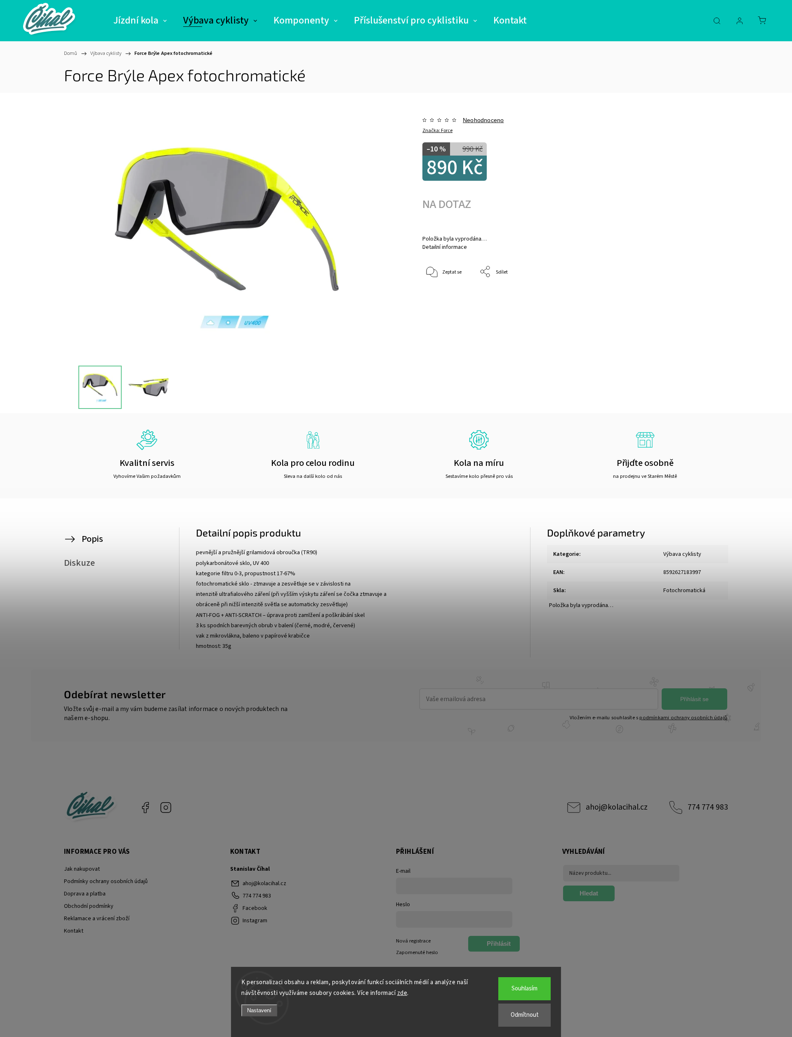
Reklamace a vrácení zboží (97, 918)
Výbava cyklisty (682, 554)
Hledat (589, 893)
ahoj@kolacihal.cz (617, 807)
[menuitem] (140, 20)
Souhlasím (524, 988)
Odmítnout (525, 1015)
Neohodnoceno (483, 120)
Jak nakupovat (82, 869)
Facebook (145, 807)
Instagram (166, 807)
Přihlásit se (694, 699)
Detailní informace (444, 247)
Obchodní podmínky (88, 906)
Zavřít (688, 299)
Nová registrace (413, 941)
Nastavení (259, 1010)
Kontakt (73, 931)
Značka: (437, 130)
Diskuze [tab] (79, 562)
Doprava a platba (85, 894)
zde (402, 993)
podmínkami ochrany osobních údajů (683, 717)
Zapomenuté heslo (417, 952)
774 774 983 (708, 807)
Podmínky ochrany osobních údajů (106, 881)
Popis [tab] (92, 539)
